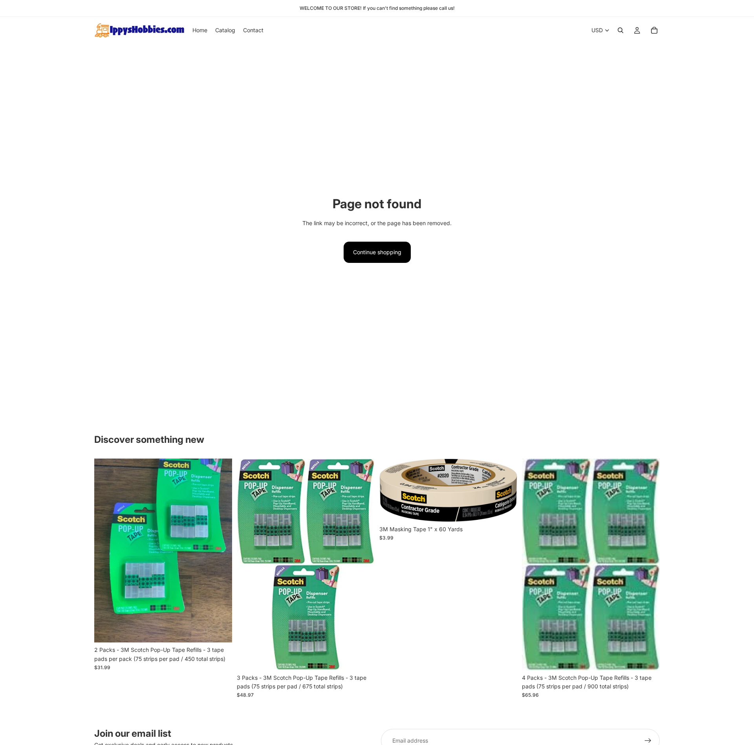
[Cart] (654, 30)
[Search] (620, 30)
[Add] (220, 631)
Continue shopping (377, 252)
